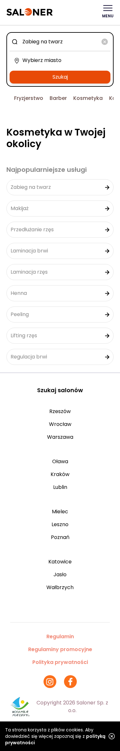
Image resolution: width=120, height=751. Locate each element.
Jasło (60, 574)
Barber (58, 98)
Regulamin (60, 636)
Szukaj (60, 77)
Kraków (60, 474)
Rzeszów (60, 411)
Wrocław (60, 424)
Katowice (60, 561)
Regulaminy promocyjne (60, 649)
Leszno (60, 524)
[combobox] (60, 41)
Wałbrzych (60, 587)
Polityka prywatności (60, 662)
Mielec (60, 511)
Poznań (60, 537)
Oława (60, 461)
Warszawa (60, 437)
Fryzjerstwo (28, 98)
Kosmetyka (88, 98)
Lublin (60, 487)
